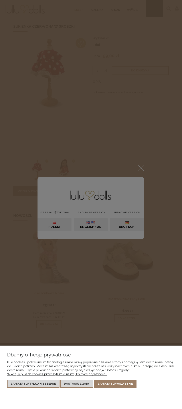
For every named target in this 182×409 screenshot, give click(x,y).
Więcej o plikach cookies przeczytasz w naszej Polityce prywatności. (57, 374)
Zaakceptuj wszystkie (115, 383)
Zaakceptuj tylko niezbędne (33, 383)
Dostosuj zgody (77, 383)
